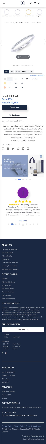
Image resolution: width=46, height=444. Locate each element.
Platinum (35, 79)
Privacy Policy (19, 426)
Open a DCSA (6, 395)
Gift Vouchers (6, 295)
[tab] (6, 71)
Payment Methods (8, 292)
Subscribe (21, 330)
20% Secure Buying (8, 289)
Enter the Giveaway (8, 391)
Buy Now (15, 107)
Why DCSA (5, 259)
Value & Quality (7, 256)
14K (16, 79)
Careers (4, 398)
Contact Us (5, 382)
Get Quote (15, 115)
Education (5, 279)
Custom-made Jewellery (10, 263)
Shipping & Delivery (8, 282)
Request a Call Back (8, 375)
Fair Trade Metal (7, 253)
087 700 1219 (10, 412)
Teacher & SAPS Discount (10, 269)
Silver (28, 79)
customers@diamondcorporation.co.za (21, 415)
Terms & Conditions (33, 426)
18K (22, 79)
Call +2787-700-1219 (8, 372)
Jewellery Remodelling (9, 266)
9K (9, 79)
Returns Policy (6, 285)
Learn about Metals (36, 75)
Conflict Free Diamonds (9, 249)
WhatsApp (5, 379)
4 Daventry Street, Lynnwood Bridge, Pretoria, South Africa (21, 407)
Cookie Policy (7, 426)
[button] (16, 179)
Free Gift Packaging (8, 299)
